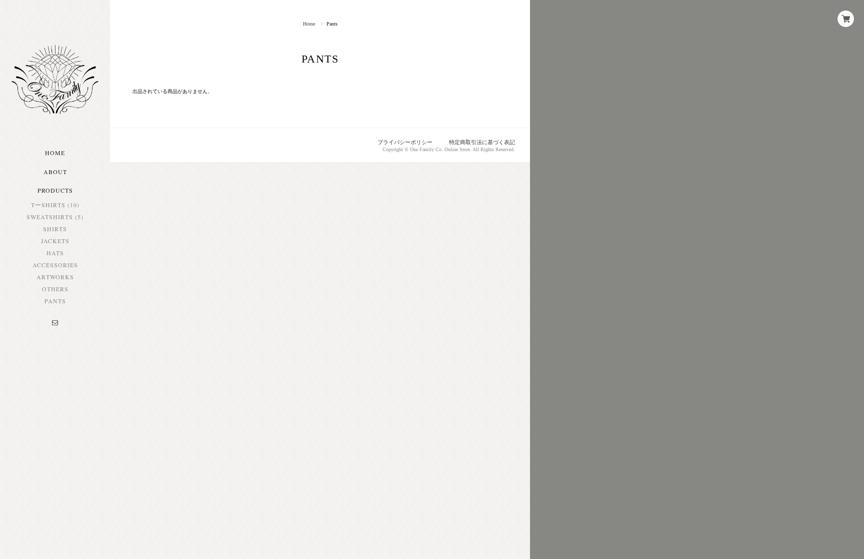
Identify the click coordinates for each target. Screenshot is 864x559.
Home (55, 153)
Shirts (55, 229)
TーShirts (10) (55, 205)
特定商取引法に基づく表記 (482, 142)
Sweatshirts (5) (55, 217)
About (55, 172)
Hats (55, 253)
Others (55, 289)
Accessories (55, 265)
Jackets (55, 241)
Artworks (55, 277)
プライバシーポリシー (405, 142)
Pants (55, 301)
